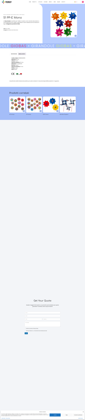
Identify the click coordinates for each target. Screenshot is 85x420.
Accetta (55, 414)
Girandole (8, 14)
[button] (83, 411)
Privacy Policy (8, 418)
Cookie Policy (3, 418)
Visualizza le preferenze (78, 414)
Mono (18, 14)
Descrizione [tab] (14, 54)
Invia (26, 333)
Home (4, 14)
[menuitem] (76, 2)
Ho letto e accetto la (32, 328)
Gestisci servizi (80, 418)
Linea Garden (13, 14)
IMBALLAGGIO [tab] (22, 54)
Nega (67, 414)
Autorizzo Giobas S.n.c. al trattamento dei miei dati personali (36, 330)
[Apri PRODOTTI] (36, 1)
